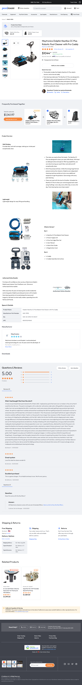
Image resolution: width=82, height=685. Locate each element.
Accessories (34, 14)
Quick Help (43, 627)
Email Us (34, 627)
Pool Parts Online (23, 14)
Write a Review (62, 368)
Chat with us (66, 92)
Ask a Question (74, 368)
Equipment (13, 14)
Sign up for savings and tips (36, 662)
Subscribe (49, 665)
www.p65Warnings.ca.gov (21, 611)
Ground (8, 533)
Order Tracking (21, 636)
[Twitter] (72, 664)
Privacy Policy (52, 636)
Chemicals (4, 14)
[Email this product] (14, 43)
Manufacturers (53, 14)
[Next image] (38, 54)
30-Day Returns (46, 2)
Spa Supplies (43, 14)
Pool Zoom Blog (53, 638)
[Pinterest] (76, 664)
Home (3, 19)
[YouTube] (69, 664)
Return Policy (37, 636)
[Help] (79, 2)
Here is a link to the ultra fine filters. (53, 505)
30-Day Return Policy (63, 539)
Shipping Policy (33, 539)
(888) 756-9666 (35, 2)
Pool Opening (64, 14)
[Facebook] (65, 664)
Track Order (73, 2)
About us (36, 638)
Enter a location (24, 8)
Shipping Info (20, 638)
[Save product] (18, 43)
